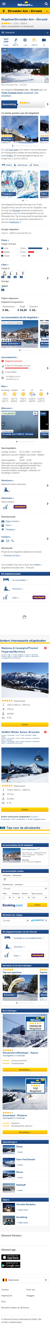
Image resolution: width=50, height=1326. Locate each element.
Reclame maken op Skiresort (15, 1307)
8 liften (10, 156)
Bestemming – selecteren (13, 884)
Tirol (36, 93)
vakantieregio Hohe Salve (15, 743)
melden (37, 565)
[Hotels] (3, 165)
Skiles (36, 165)
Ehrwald (16, 210)
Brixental (9, 740)
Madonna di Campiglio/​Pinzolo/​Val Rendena (20, 657)
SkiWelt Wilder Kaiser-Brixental (20, 732)
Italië (9, 655)
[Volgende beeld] (45, 987)
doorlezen (14, 222)
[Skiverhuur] (15, 165)
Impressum (6, 1295)
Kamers (25, 894)
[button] (13, 905)
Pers (3, 1301)
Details (25, 724)
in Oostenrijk (19, 1056)
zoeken (37, 905)
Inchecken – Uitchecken (12, 875)
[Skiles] (31, 165)
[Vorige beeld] (4, 987)
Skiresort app (8, 1250)
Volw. (5, 894)
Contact (5, 1289)
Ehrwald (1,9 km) (11, 555)
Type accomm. (37, 894)
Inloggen (30, 1295)
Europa (3, 655)
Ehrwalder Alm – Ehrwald (24, 11)
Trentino (27, 655)
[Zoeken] (46, 4)
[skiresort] (25, 4)
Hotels (9, 165)
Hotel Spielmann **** (31, 849)
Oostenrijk (28, 93)
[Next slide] (47, 129)
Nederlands (13, 1280)
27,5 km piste (12, 150)
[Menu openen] (4, 4)
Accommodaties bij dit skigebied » (20, 317)
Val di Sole (35, 655)
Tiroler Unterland (26, 735)
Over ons (30, 1289)
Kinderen (15, 894)
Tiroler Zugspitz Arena (36, 819)
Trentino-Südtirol (17, 655)
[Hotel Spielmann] (8, 855)
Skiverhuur (22, 165)
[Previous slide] (3, 129)
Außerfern (5, 96)
